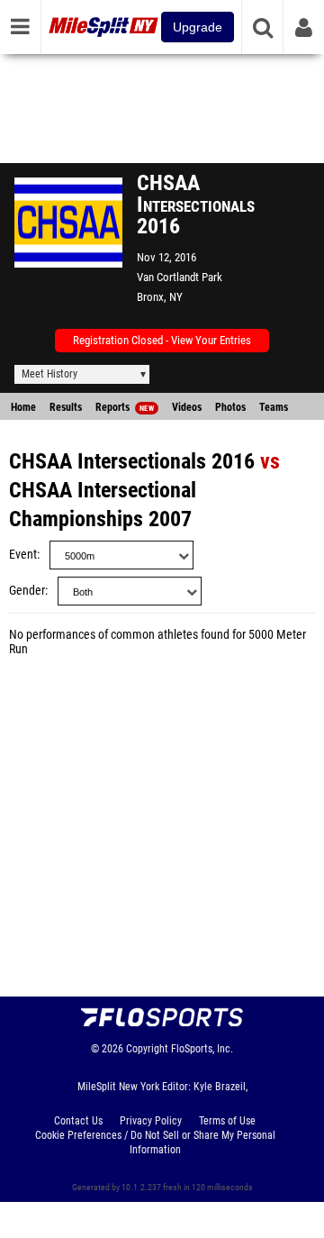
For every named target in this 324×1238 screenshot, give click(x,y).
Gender (27, 590)
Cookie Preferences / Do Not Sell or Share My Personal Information (155, 1142)
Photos (230, 407)
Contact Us (78, 1121)
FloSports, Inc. (202, 1048)
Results (66, 407)
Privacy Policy (151, 1121)
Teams (273, 407)
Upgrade (197, 27)
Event (23, 554)
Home (23, 407)
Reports (124, 407)
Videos (187, 407)
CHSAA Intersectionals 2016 (132, 461)
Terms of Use (227, 1121)
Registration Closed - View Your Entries (162, 340)
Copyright (147, 1048)
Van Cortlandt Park (179, 277)
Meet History (49, 374)
